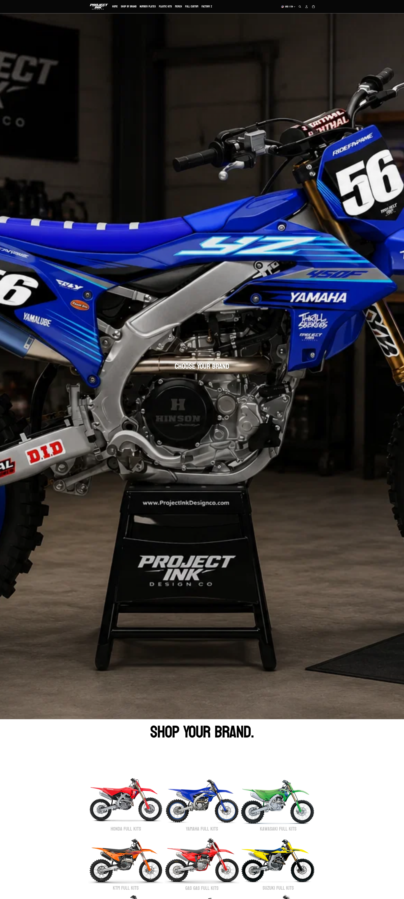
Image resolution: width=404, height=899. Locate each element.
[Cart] (313, 6)
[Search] (299, 6)
